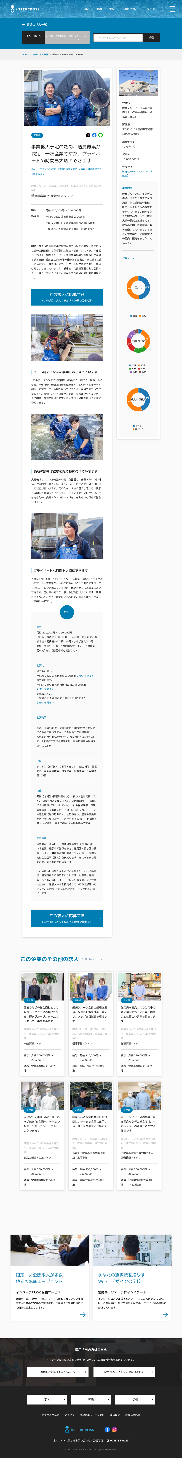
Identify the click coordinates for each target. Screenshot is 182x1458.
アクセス (69, 1415)
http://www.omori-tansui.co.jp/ (138, 173)
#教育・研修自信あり (90, 169)
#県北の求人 (37, 174)
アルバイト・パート (78, 37)
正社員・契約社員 (56, 36)
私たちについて (50, 1415)
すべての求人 (33, 36)
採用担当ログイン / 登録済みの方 (124, 1372)
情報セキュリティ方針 (92, 1415)
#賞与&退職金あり (67, 169)
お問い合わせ (132, 1415)
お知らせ (150, 9)
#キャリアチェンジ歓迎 (43, 169)
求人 (87, 9)
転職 (99, 9)
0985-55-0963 (119, 1440)
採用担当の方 (130, 9)
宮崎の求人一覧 (40, 54)
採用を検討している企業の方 (57, 1372)
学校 (111, 9)
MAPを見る (85, 675)
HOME (25, 54)
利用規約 (115, 1415)
